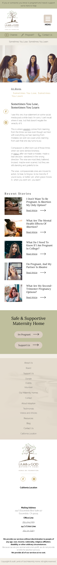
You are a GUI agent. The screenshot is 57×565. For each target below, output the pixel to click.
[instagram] (5, 122)
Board (28, 368)
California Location (28, 433)
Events (29, 383)
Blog (29, 423)
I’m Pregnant (24, 334)
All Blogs (16, 89)
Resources (28, 418)
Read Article (31, 210)
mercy (16, 154)
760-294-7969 (28, 522)
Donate (28, 379)
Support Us (24, 345)
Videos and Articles (28, 413)
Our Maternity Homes (28, 393)
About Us (28, 363)
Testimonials (28, 409)
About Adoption (28, 403)
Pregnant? (29, 35)
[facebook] (5, 111)
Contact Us (47, 35)
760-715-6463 (28, 531)
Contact (28, 398)
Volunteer (28, 387)
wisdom (26, 129)
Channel (13, 35)
